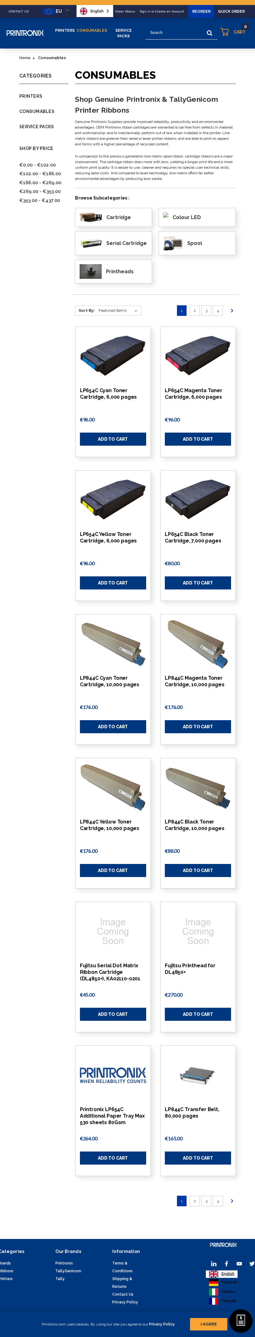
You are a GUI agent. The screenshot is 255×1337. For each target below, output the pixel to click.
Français (228, 1301)
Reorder (201, 11)
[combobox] (94, 11)
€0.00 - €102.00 (37, 165)
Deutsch (229, 1282)
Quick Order (231, 11)
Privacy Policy (162, 1324)
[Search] (209, 33)
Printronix (64, 1263)
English (97, 11)
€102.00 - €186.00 (40, 173)
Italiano (228, 1291)
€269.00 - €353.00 (40, 191)
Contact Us (122, 1294)
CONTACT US (19, 11)
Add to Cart (113, 439)
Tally (60, 1279)
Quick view (113, 356)
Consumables (91, 30)
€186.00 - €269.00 (40, 182)
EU (59, 11)
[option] (223, 1282)
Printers (65, 30)
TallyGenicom (68, 1271)
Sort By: (87, 310)
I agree (209, 1324)
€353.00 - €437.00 (39, 200)
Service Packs (123, 33)
